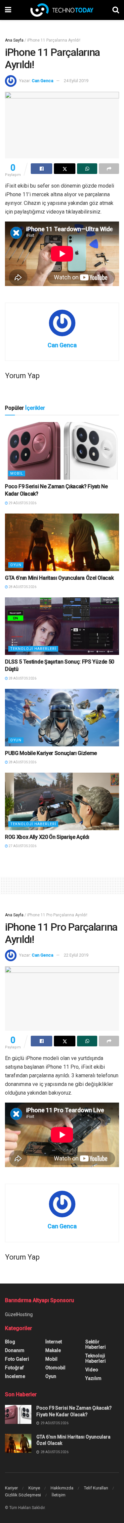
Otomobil (55, 1367)
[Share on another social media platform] (109, 168)
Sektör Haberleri (95, 1344)
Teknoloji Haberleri (33, 649)
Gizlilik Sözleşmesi (23, 1494)
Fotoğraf (14, 1367)
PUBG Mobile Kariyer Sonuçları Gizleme (51, 753)
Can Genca (42, 80)
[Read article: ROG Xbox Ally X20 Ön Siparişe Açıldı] (62, 801)
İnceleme (15, 1376)
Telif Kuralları (96, 1487)
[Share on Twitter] (64, 168)
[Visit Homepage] (62, 10)
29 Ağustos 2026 (22, 503)
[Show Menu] (8, 10)
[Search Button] (115, 10)
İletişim (58, 1494)
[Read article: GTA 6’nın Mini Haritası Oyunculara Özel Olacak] (62, 542)
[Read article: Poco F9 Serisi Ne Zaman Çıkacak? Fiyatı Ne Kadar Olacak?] (62, 451)
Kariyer (11, 1487)
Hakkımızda (62, 1487)
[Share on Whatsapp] (87, 168)
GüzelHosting (19, 1314)
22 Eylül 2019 (76, 955)
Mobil (16, 473)
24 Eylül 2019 (76, 80)
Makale (53, 1350)
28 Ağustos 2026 (22, 587)
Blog (10, 1341)
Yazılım (93, 1378)
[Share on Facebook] (41, 168)
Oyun (15, 565)
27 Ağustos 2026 (22, 846)
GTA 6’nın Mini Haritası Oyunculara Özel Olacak (59, 578)
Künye (34, 1487)
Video (91, 1369)
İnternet (53, 1341)
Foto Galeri (17, 1359)
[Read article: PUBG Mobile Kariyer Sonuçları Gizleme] (62, 717)
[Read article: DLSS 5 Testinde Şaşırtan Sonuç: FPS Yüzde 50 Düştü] (62, 626)
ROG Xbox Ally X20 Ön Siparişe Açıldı (47, 837)
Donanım (14, 1350)
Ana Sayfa (14, 40)
